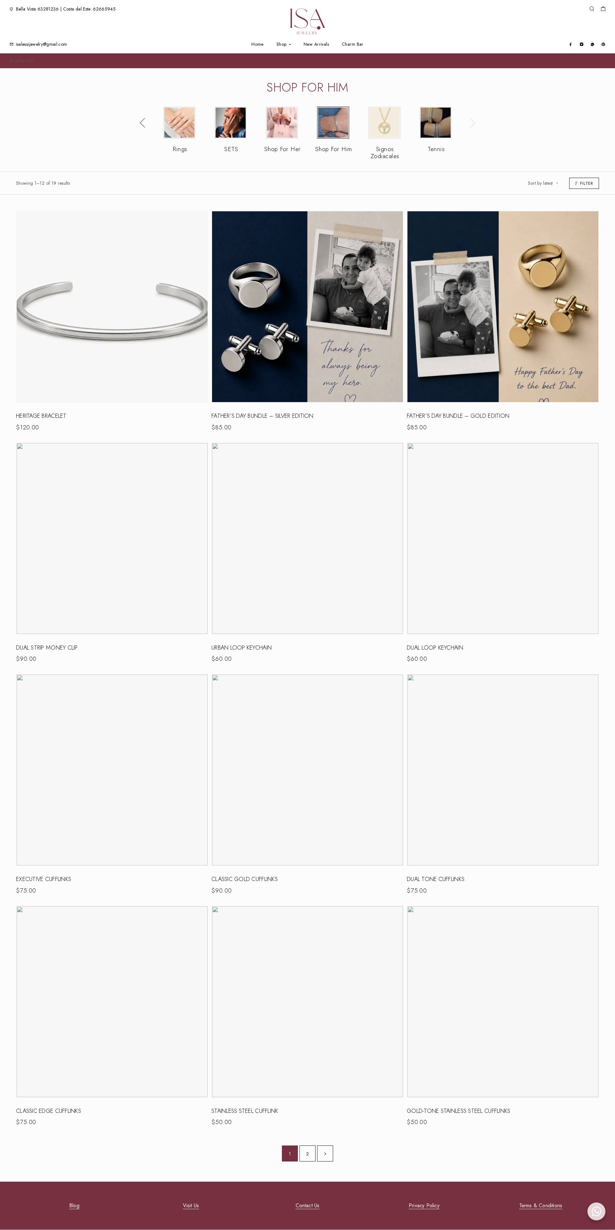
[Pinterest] (603, 44)
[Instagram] (581, 44)
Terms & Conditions (540, 1205)
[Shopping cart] (603, 9)
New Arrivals (316, 44)
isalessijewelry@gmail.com (41, 44)
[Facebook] (571, 44)
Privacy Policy (424, 1205)
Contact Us (308, 1205)
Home (257, 44)
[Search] (591, 9)
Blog (74, 1205)
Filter (586, 183)
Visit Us (191, 1205)
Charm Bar (353, 44)
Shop (281, 44)
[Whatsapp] (592, 44)
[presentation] (143, 123)
